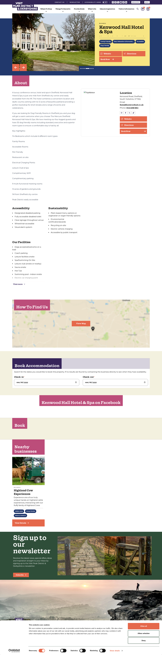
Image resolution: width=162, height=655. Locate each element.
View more (18, 284)
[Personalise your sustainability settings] (142, 9)
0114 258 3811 (132, 108)
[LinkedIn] (126, 2)
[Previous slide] (15, 67)
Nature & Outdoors (20, 515)
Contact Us (59, 2)
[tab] (80, 68)
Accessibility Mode (93, 2)
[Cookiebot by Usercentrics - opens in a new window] (14, 650)
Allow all (143, 626)
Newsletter (75, 2)
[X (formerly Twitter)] (118, 2)
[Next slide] (23, 67)
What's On (92, 9)
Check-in (19, 377)
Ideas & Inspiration (107, 9)
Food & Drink (79, 9)
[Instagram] (113, 2)
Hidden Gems (19, 511)
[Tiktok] (123, 2)
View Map (81, 323)
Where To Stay (46, 9)
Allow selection (144, 633)
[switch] (63, 650)
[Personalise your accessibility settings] (148, 9)
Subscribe (20, 575)
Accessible (140, 41)
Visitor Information (126, 9)
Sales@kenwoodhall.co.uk (131, 105)
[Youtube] (121, 2)
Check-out (88, 377)
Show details (115, 651)
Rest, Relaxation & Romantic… (124, 41)
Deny (144, 640)
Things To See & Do (62, 9)
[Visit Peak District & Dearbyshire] (25, 6)
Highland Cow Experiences (23, 492)
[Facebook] (115, 2)
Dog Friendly (105, 45)
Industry (136, 2)
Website (107, 53)
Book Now (105, 59)
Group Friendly (30, 511)
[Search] (137, 8)
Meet (147, 2)
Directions (131, 53)
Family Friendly (106, 41)
